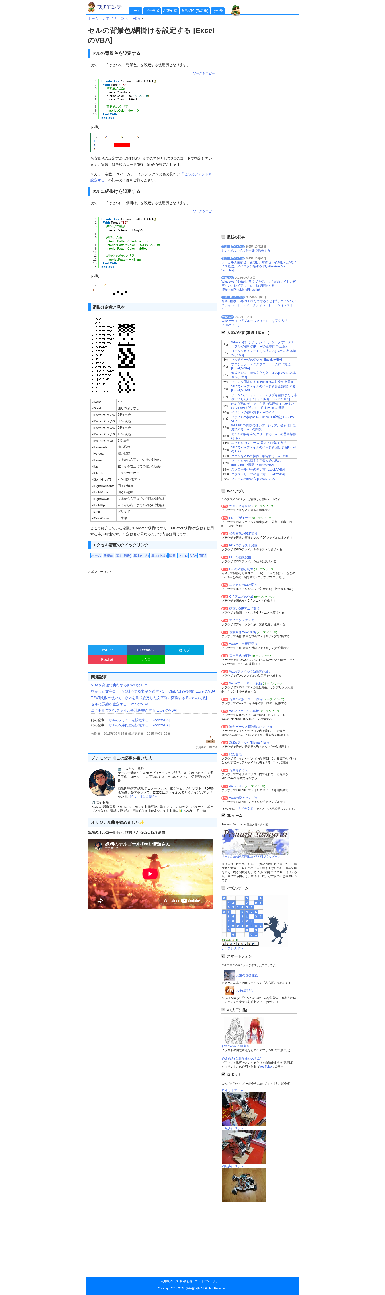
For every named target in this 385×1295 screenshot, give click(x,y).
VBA (193, 556)
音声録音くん (238, 770)
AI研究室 (170, 11)
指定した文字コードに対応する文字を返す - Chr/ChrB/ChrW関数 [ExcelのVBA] (153, 691)
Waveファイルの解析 (244, 711)
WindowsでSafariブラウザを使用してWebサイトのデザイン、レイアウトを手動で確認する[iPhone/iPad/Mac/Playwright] (258, 285)
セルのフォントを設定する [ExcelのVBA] (139, 720)
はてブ (184, 650)
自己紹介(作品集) (194, 11)
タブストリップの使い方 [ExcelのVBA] (258, 474)
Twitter (107, 650)
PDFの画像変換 (240, 557)
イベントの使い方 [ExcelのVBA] (253, 412)
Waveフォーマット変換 (245, 683)
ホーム (135, 11)
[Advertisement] (152, 605)
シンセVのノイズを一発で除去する (245, 250)
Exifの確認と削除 (241, 569)
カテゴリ (109, 18)
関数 (172, 556)
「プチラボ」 (247, 808)
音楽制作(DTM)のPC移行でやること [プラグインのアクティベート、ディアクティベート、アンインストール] (258, 305)
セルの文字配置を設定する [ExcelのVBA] (139, 725)
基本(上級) (159, 556)
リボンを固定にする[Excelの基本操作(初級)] (262, 381)
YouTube (265, 1066)
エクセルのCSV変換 (243, 585)
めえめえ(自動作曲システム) (241, 1058)
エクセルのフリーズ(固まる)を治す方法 (259, 442)
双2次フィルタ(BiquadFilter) (249, 742)
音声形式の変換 (240, 655)
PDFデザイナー (240, 518)
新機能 (108, 556)
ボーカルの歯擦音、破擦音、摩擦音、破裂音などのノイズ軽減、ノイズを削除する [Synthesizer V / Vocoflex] (258, 266)
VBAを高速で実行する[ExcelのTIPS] (120, 685)
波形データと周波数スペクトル (251, 726)
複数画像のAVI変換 (242, 632)
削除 (259, 699)
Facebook (145, 650)
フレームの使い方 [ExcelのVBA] (253, 479)
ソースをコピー (204, 73)
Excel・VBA (130, 18)
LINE (145, 659)
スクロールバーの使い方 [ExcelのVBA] (258, 469)
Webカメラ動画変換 (243, 644)
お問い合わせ (183, 1281)
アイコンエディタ (241, 620)
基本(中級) (141, 556)
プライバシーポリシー (209, 1281)
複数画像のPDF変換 (243, 533)
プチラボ (152, 11)
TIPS (203, 556)
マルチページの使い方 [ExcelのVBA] (256, 359)
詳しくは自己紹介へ (144, 796)
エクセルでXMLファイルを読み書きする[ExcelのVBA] (134, 710)
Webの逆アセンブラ (243, 798)
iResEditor (236, 786)
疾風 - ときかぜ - (241, 506)
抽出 (251, 699)
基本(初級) (123, 556)
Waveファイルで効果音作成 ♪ (250, 671)
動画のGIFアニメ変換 (244, 608)
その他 (217, 11)
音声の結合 (237, 699)
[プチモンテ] (108, 11)
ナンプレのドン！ (233, 948)
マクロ (183, 556)
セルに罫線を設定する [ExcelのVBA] (120, 704)
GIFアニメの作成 (241, 596)
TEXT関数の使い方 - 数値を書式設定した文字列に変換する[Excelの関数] (149, 698)
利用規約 (167, 1281)
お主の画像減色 (247, 975)
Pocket (107, 659)
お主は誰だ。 (245, 990)
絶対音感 (235, 754)
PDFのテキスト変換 (243, 545)
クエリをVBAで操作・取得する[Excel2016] (261, 456)
